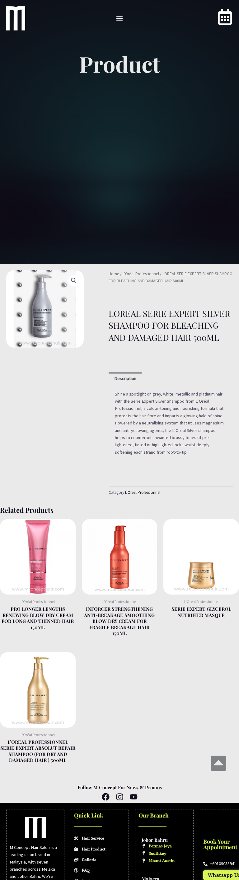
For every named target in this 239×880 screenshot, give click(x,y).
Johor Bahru (155, 840)
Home (114, 273)
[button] (120, 18)
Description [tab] (125, 378)
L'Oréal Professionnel (141, 273)
